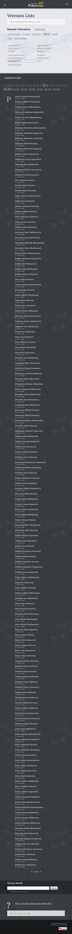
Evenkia (11, 51)
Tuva (39, 61)
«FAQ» (28, 913)
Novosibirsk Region (15, 58)
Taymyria (40, 55)
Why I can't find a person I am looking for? (33, 903)
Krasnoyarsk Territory (16, 55)
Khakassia (41, 51)
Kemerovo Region (44, 48)
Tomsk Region (42, 58)
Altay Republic (13, 45)
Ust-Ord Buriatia (14, 65)
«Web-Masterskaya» (56, 925)
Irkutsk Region (42, 45)
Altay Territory (13, 48)
